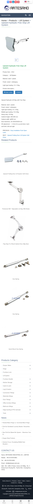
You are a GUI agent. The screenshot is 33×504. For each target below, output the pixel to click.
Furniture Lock (7, 372)
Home (4, 20)
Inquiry (28, 481)
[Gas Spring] (16, 263)
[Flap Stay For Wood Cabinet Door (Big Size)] (16, 228)
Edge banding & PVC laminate (12, 409)
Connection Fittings (8, 392)
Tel (12, 503)
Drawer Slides (7, 365)
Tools (4, 413)
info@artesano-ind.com (12, 463)
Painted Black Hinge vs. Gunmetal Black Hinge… (17, 422)
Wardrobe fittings (8, 396)
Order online (8, 92)
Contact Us (13, 482)
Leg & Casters (7, 389)
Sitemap (20, 482)
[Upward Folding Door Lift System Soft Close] (16, 158)
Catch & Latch (7, 386)
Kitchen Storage (7, 382)
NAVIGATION (5, 15)
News (19, 481)
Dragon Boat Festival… (9, 438)
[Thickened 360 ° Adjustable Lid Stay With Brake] (16, 193)
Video (23, 481)
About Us (8, 481)
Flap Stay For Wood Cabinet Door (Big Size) (16, 244)
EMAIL (19, 92)
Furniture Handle (8, 379)
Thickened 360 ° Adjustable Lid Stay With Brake (16, 209)
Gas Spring (16, 279)
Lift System (24, 20)
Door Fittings (6, 399)
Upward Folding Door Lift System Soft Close (16, 174)
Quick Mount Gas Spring (16, 349)
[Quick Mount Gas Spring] (16, 333)
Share (4, 503)
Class (20, 503)
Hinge (4, 369)
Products (13, 20)
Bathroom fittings (8, 406)
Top (29, 503)
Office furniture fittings (9, 403)
